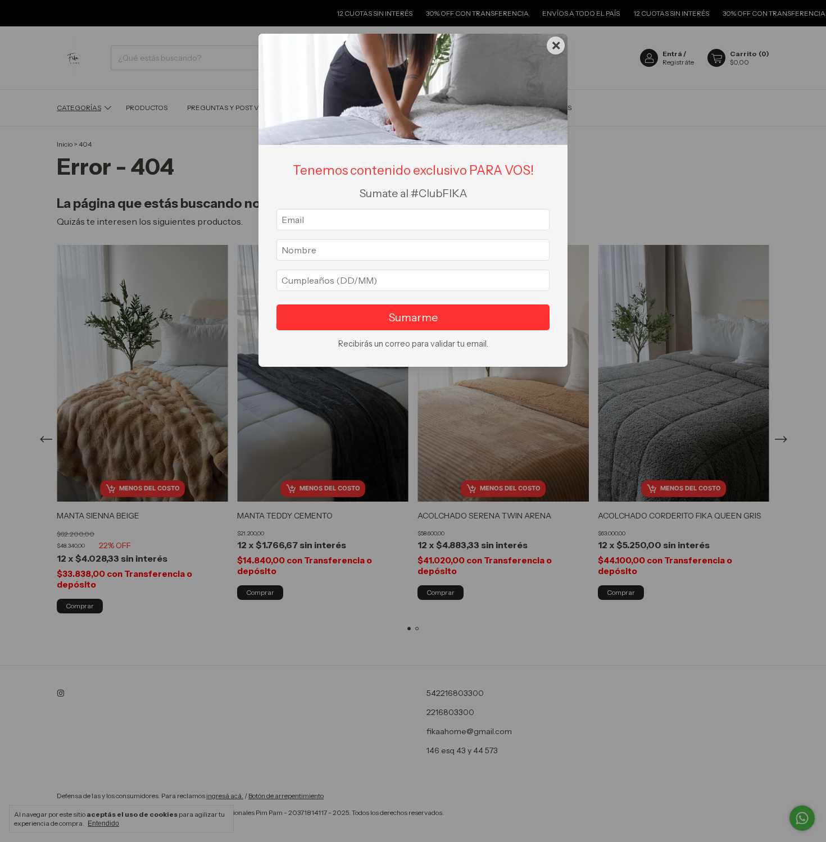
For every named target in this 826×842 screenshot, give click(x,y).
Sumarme (413, 317)
